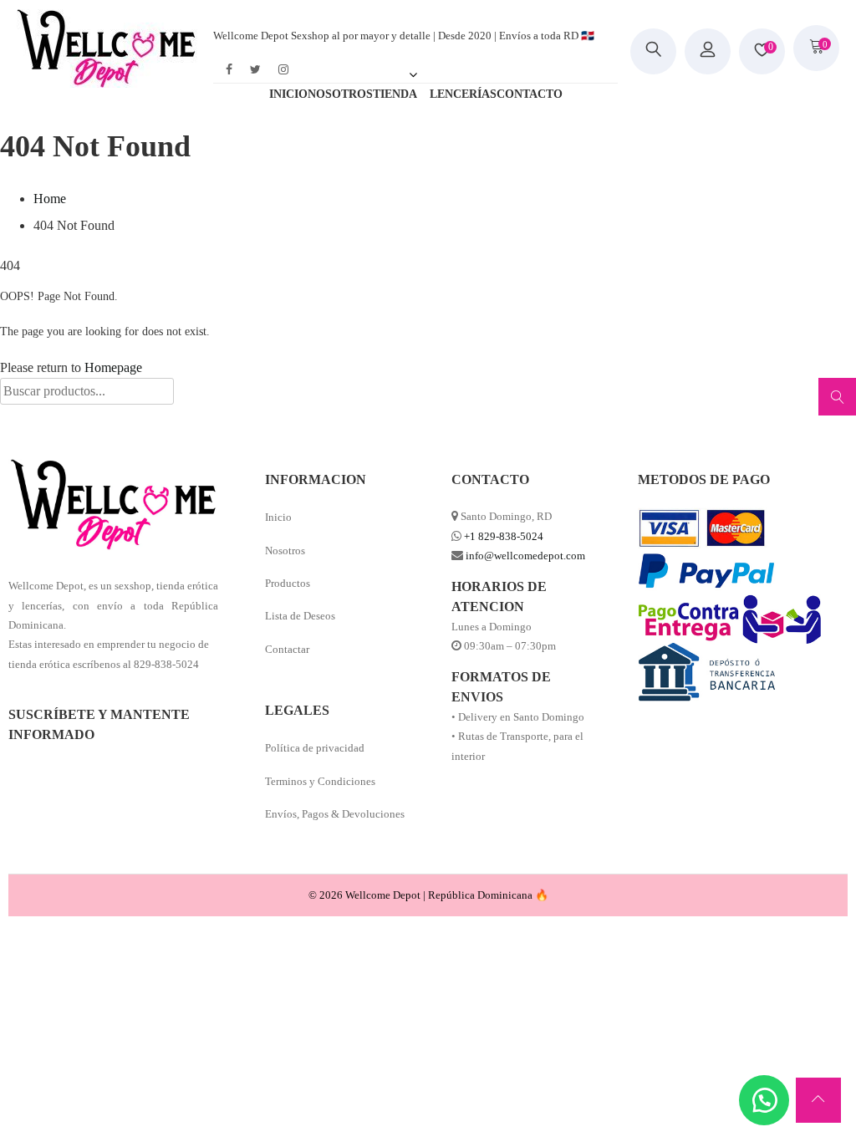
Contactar (287, 649)
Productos (287, 583)
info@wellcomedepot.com (525, 555)
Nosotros (285, 550)
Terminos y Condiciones (320, 781)
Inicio (278, 517)
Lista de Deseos (300, 615)
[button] (764, 1100)
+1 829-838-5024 (503, 536)
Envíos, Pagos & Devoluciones (335, 814)
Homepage (113, 367)
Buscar (834, 402)
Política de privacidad (314, 748)
